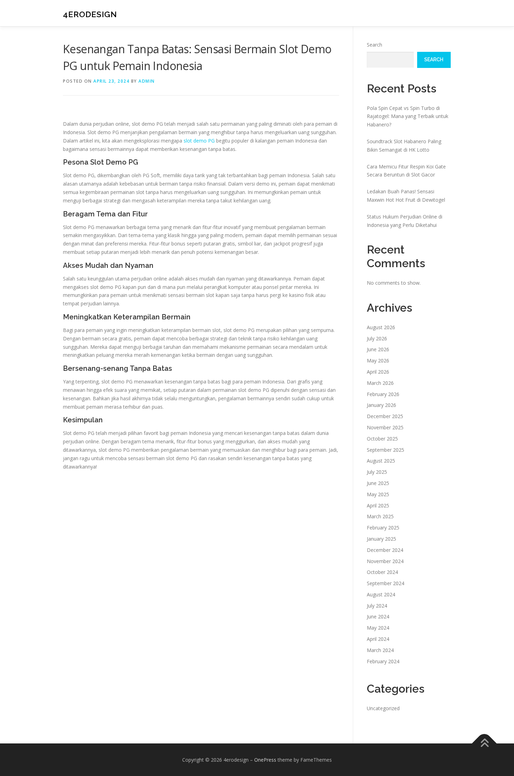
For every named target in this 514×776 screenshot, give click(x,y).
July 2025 (377, 472)
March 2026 (380, 383)
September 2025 (385, 449)
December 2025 (385, 416)
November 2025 (385, 427)
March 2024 (380, 650)
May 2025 (378, 494)
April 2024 (378, 639)
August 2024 (381, 594)
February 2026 (383, 394)
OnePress (265, 759)
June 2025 (378, 483)
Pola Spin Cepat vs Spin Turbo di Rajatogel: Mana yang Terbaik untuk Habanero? (407, 116)
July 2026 (377, 338)
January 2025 (381, 538)
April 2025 (378, 505)
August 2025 (381, 460)
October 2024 (382, 572)
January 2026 (381, 405)
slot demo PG (199, 140)
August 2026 (381, 327)
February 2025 (383, 527)
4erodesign (90, 14)
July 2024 (377, 605)
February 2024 (383, 661)
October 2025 (382, 438)
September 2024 (385, 583)
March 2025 (380, 516)
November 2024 (385, 561)
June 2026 (378, 349)
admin (146, 81)
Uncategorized (383, 708)
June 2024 (378, 616)
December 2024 (385, 550)
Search (374, 44)
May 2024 (378, 627)
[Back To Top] (484, 743)
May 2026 (378, 360)
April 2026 (378, 371)
